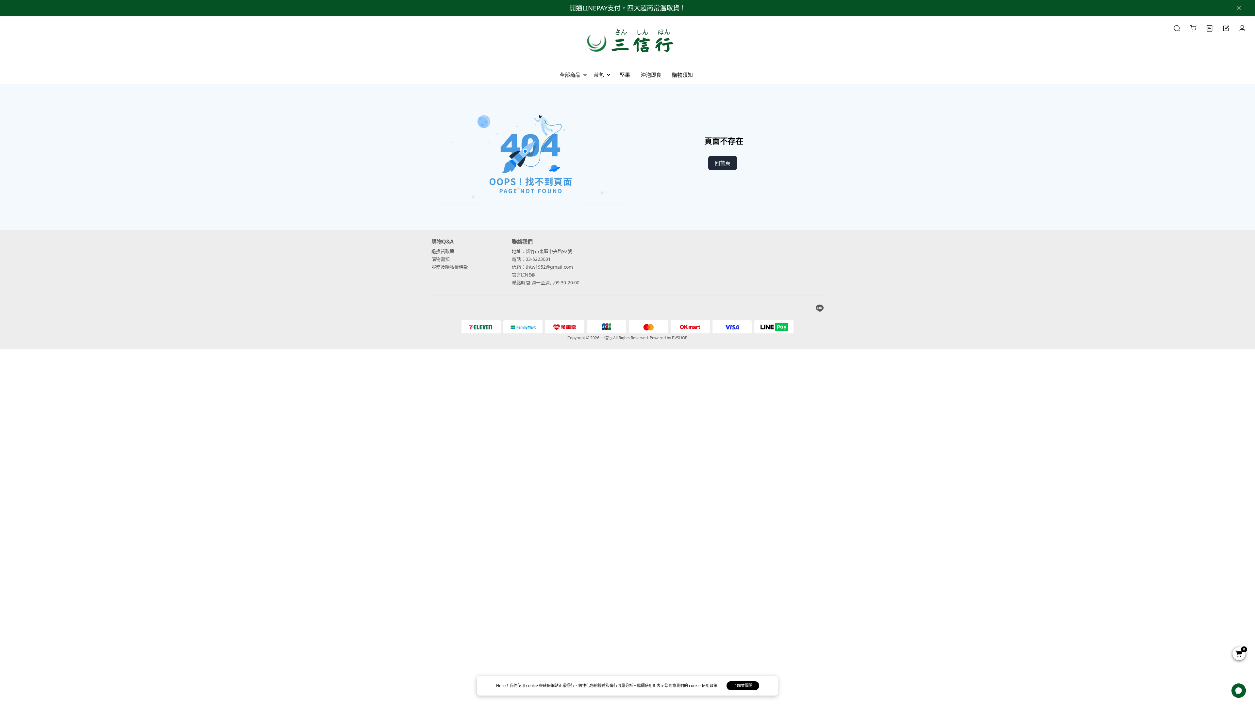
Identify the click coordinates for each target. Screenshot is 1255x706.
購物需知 (440, 259)
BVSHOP (679, 338)
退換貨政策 (442, 251)
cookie (532, 685)
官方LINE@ (523, 275)
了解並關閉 (743, 685)
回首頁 (722, 163)
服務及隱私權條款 (449, 267)
